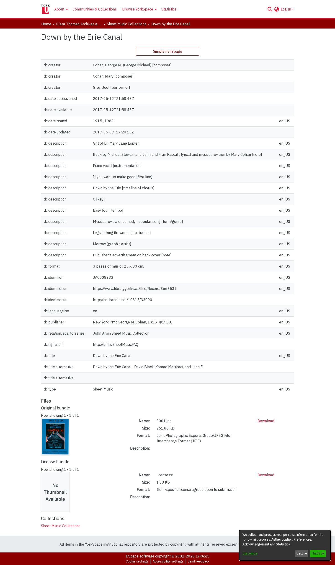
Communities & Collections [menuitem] (94, 9)
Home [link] (46, 24)
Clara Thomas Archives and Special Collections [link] (79, 24)
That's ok (317, 553)
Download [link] (266, 421)
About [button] (59, 9)
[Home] (45, 9)
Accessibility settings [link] (168, 561)
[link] (60, 525)
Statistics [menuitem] (168, 9)
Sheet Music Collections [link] (126, 24)
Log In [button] (286, 9)
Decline (301, 553)
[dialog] (284, 545)
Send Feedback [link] (198, 561)
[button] (270, 9)
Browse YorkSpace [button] (137, 9)
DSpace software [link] (140, 556)
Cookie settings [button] (137, 561)
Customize (250, 553)
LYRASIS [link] (202, 556)
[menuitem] (60, 9)
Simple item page (167, 51)
